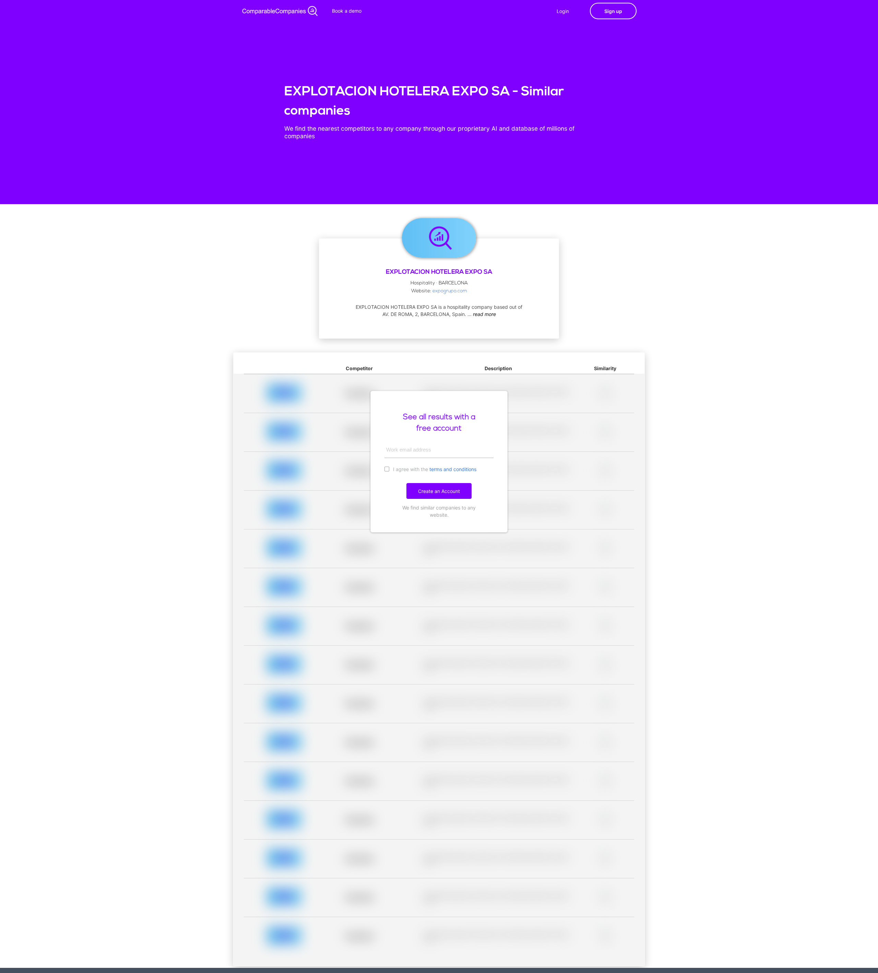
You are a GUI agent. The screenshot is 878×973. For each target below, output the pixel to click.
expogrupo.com (449, 291)
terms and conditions (452, 469)
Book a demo (346, 11)
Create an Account (439, 491)
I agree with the (434, 469)
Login (563, 11)
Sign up (613, 11)
